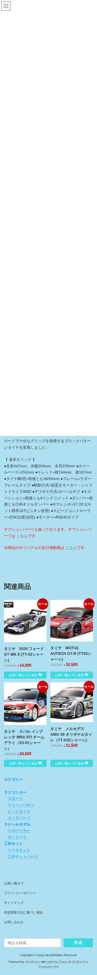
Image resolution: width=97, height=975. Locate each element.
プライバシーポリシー (20, 893)
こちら (22, 536)
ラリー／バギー (21, 805)
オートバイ (17, 837)
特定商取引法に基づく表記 (23, 912)
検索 (78, 942)
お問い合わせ (13, 922)
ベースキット (19, 850)
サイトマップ (13, 903)
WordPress (32, 961)
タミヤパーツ (19, 818)
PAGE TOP (89, 939)
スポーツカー (19, 830)
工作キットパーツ (23, 856)
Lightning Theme (57, 961)
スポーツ (15, 798)
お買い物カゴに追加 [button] (23, 675)
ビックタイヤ (19, 811)
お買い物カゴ (13, 883)
